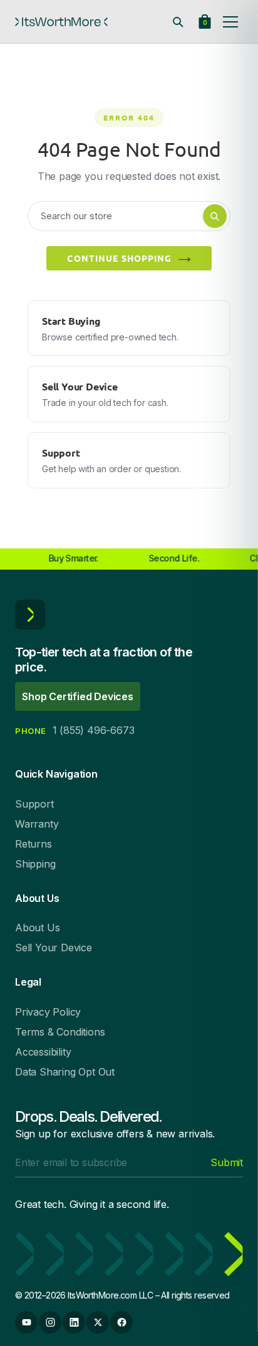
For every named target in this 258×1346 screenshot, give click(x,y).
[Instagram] (50, 1322)
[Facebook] (121, 1322)
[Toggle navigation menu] (230, 21)
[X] (97, 1322)
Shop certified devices (77, 696)
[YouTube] (26, 1322)
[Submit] (215, 216)
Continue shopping (119, 258)
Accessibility (43, 1052)
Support (34, 804)
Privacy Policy (48, 1012)
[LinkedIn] (74, 1322)
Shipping (35, 864)
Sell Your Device (53, 947)
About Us (37, 927)
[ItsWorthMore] (61, 21)
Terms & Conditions (60, 1032)
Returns (33, 844)
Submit (226, 1162)
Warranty (36, 824)
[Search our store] (178, 22)
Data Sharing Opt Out (65, 1072)
